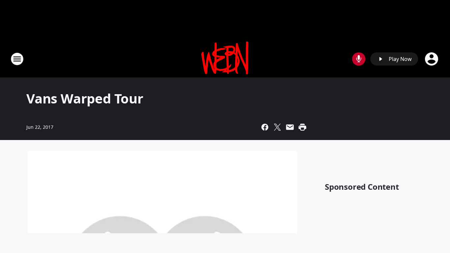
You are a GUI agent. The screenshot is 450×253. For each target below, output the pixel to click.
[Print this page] (302, 127)
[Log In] (432, 59)
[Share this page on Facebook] (264, 127)
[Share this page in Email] (290, 127)
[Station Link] (225, 59)
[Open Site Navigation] (17, 59)
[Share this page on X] (277, 127)
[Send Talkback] (358, 59)
